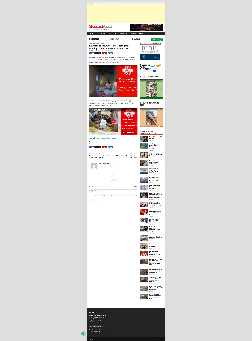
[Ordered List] (103, 195)
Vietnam (102, 43)
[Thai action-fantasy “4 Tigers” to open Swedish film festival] (144, 153)
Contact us (119, 3)
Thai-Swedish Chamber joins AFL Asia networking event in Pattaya (155, 229)
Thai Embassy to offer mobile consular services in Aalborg (155, 245)
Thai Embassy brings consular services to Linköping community (155, 204)
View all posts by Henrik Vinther (107, 166)
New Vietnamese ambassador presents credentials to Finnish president (155, 212)
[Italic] (97, 195)
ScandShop (133, 33)
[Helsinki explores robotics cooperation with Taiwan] (144, 161)
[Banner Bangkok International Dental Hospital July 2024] (150, 52)
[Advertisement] (126, 13)
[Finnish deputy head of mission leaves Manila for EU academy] (144, 286)
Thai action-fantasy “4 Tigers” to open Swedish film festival (155, 154)
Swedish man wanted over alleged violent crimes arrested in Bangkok (155, 279)
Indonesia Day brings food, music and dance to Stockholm (155, 237)
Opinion (141, 33)
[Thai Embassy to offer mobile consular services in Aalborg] (144, 244)
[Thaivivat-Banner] (157, 40)
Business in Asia (101, 33)
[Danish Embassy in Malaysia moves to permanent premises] (144, 251)
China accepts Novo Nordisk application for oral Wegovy (155, 187)
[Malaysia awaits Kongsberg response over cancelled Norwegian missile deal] (144, 168)
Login (136, 186)
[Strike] (101, 195)
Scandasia (99, 339)
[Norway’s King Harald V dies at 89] (144, 137)
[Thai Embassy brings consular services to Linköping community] (144, 202)
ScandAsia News (112, 33)
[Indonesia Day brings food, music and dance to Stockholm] (144, 236)
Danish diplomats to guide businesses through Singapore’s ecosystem (154, 146)
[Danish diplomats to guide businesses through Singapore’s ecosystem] (144, 144)
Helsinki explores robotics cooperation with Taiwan (154, 162)
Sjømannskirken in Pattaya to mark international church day (155, 220)
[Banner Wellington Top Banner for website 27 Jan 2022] (115, 40)
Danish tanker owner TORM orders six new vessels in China (154, 179)
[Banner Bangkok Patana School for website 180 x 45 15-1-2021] (94, 40)
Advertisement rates (112, 3)
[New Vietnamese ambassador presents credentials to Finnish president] (144, 210)
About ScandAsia (104, 3)
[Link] (110, 195)
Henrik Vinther (101, 50)
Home (99, 3)
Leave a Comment (109, 50)
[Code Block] (108, 195)
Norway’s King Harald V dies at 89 (155, 137)
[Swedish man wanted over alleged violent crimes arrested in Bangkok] (144, 277)
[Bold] (95, 195)
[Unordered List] (104, 195)
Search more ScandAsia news (102, 138)
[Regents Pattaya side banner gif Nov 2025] (150, 59)
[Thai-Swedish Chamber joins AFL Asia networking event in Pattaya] (144, 227)
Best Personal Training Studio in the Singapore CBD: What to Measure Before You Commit (155, 195)
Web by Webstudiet (158, 339)
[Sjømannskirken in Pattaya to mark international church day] (144, 219)
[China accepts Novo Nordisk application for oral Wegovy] (144, 185)
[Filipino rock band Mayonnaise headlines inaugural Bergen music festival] (144, 294)
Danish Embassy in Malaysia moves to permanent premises (154, 253)
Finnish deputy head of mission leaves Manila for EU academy (156, 288)
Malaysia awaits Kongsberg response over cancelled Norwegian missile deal (155, 170)
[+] (113, 195)
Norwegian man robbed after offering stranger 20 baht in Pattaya (155, 271)
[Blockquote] (106, 195)
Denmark (98, 43)
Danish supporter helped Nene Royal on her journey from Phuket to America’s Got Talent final (155, 261)
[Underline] (99, 195)
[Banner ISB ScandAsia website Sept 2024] (146, 30)
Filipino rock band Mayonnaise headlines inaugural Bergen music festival (155, 296)
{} (111, 195)
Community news (92, 43)
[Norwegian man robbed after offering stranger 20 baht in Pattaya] (144, 269)
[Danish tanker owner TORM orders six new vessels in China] (144, 178)
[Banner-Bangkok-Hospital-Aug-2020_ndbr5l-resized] (136, 40)
